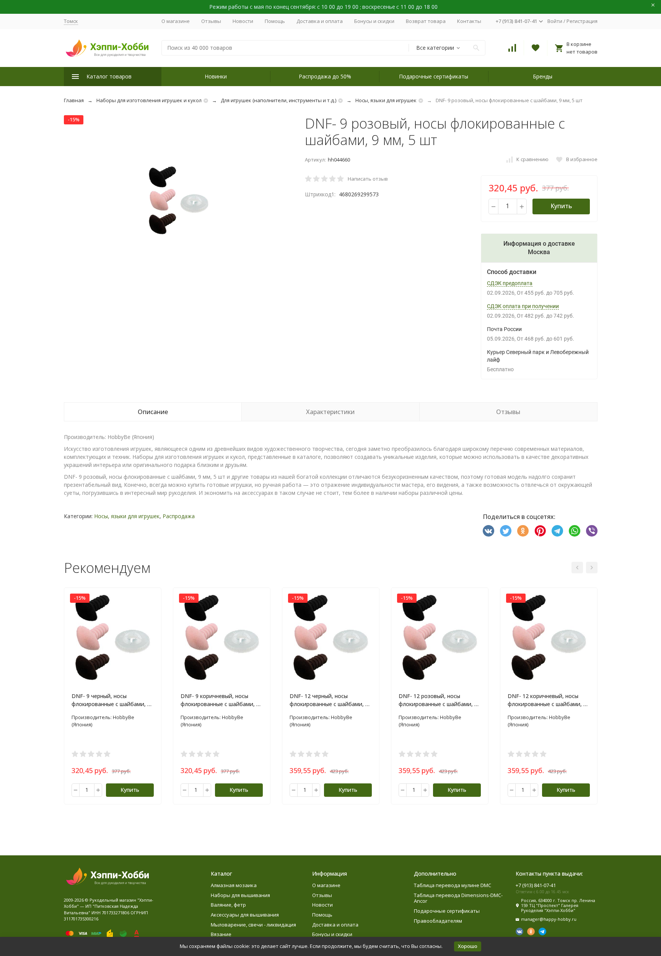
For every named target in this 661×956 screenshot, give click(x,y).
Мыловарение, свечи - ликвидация (253, 924)
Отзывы (211, 21)
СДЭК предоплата (509, 283)
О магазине (175, 21)
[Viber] (592, 531)
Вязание (221, 934)
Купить (561, 206)
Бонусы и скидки (374, 21)
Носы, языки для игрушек (386, 100)
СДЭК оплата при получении (523, 306)
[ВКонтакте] (488, 531)
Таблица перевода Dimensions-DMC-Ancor (458, 898)
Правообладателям (438, 920)
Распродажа (179, 516)
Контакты (469, 21)
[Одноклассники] (523, 531)
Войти (554, 21)
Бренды (542, 76)
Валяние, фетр (228, 904)
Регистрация (582, 21)
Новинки (216, 76)
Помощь (275, 21)
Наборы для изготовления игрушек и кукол (149, 100)
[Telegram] (557, 531)
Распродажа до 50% (325, 76)
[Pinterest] (540, 531)
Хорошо (467, 946)
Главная (74, 100)
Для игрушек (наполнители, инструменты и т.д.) (278, 100)
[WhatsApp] (574, 531)
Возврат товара (426, 21)
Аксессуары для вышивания (245, 914)
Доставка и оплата (319, 21)
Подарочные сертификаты (433, 76)
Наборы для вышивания (240, 895)
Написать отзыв (368, 178)
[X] (505, 531)
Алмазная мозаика (234, 885)
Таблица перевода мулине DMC (452, 885)
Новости (243, 21)
